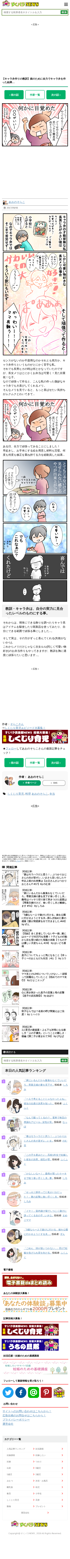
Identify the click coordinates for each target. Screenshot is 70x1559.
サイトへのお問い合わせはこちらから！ (27, 1411)
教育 (9, 1493)
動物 (9, 1506)
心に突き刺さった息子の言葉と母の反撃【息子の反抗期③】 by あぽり (43, 994)
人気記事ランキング (16, 1449)
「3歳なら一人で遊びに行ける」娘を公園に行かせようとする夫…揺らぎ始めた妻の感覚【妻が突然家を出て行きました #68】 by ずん (44, 919)
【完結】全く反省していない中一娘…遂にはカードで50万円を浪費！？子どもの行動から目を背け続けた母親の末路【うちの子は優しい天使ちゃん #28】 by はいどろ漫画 (44, 940)
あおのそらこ (17, 202)
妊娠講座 (11, 1455)
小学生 (39, 1493)
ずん (62, 1234)
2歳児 (38, 1474)
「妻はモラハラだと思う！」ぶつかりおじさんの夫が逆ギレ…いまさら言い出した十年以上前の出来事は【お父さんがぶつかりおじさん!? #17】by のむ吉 (44, 879)
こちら (18, 861)
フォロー (11, 748)
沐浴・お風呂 (42, 1480)
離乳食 (10, 1487)
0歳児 (38, 1468)
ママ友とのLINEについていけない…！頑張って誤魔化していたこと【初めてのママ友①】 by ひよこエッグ (44, 977)
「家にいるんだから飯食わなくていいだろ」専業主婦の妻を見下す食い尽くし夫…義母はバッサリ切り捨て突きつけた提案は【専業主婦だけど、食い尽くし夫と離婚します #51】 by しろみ (44, 899)
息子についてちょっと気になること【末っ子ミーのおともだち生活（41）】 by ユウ (44, 957)
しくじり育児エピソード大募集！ (25, 727)
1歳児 (9, 1474)
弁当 (52, 793)
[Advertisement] (35, 47)
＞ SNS (53, 782)
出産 (9, 1468)
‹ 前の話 (14, 94)
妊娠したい (41, 1455)
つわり (39, 1461)
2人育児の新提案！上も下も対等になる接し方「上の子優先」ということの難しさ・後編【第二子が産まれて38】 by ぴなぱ (44, 1033)
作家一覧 (35, 94)
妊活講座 (40, 1449)
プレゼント (41, 1506)
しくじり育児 (15, 793)
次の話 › (55, 94)
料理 (28, 793)
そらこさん (17, 724)
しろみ (27, 1201)
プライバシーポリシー (16, 1419)
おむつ (10, 1480)
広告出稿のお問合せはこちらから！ (24, 1415)
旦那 (38, 1500)
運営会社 (8, 1423)
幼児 (38, 1487)
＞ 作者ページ (29, 782)
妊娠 (9, 1461)
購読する (10, 1052)
